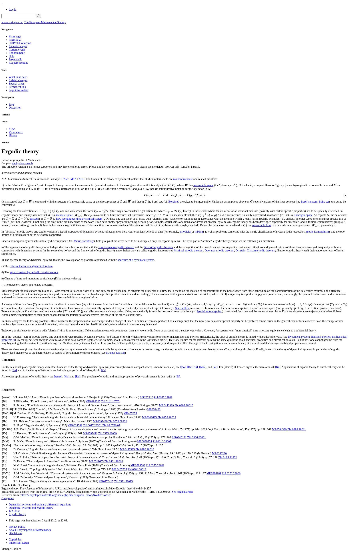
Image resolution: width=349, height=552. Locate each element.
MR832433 (154, 409)
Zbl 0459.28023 (166, 417)
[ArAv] (58, 376)
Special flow (182, 308)
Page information (18, 90)
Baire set (324, 201)
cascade (34, 218)
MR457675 (130, 413)
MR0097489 (100, 421)
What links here (18, 77)
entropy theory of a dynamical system (31, 266)
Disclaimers (15, 533)
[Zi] (178, 376)
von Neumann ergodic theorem (116, 247)
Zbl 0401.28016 (113, 461)
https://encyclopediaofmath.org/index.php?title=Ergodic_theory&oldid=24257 (65, 495)
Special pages (16, 83)
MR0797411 (90, 433)
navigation (18, 163)
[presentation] (169, 185)
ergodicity (185, 231)
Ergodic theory (17, 514)
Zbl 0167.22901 (163, 397)
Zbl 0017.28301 (92, 425)
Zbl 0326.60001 (196, 437)
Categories (7, 498)
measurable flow (261, 225)
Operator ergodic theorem (219, 250)
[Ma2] (202, 367)
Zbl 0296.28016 (144, 449)
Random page (17, 52)
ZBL (81, 179)
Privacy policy (17, 526)
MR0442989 (166, 405)
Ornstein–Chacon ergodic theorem (255, 250)
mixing (199, 231)
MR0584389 (279, 429)
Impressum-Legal (19, 542)
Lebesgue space (303, 215)
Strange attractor (115, 352)
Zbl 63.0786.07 (111, 425)
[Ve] (215, 367)
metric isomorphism (317, 231)
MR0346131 (179, 437)
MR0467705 (119, 469)
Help (11, 56)
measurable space (203, 185)
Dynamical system (298, 336)
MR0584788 (138, 465)
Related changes (18, 80)
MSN (73, 179)
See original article (182, 491)
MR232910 (146, 397)
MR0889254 (144, 441)
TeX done (14, 511)
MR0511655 (96, 461)
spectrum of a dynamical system (136, 259)
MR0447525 (127, 449)
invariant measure (183, 179)
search (29, 163)
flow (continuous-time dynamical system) (79, 218)
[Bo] (183, 367)
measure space (64, 215)
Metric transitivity (84, 241)
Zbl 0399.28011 (296, 429)
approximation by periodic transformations (34, 272)
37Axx (65, 179)
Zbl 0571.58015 (123, 481)
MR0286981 (213, 473)
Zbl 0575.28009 (107, 433)
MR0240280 (219, 453)
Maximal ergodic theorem (188, 250)
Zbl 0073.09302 (117, 421)
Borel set (173, 201)
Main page (15, 36)
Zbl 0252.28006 (231, 473)
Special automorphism (209, 311)
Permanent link (17, 86)
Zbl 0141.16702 (110, 401)
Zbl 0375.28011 (155, 465)
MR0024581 (75, 425)
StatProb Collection (20, 43)
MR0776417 (106, 481)
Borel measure (309, 201)
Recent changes (18, 46)
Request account (18, 62)
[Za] (103, 370)
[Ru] (77, 376)
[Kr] (277, 367)
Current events (17, 49)
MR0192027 (93, 401)
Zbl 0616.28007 (162, 441)
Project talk (15, 59)
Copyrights (15, 539)
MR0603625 (149, 417)
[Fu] (14, 370)
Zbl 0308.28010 (183, 405)
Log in (12, 9)
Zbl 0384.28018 (137, 469)
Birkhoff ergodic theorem (158, 247)
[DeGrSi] (192, 367)
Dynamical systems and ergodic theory (31, 507)
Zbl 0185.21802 (227, 457)
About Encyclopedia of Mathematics (30, 529)
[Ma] (66, 376)
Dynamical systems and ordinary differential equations (40, 504)
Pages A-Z (15, 39)
